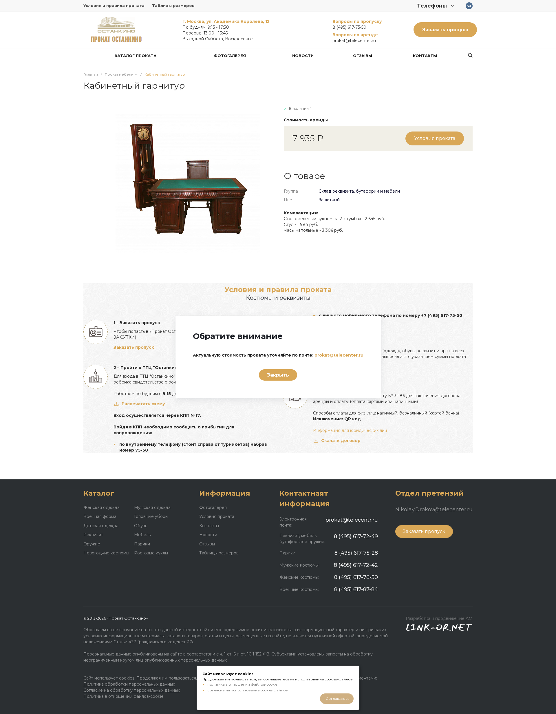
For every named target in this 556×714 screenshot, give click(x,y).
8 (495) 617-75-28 (356, 553)
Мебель (142, 534)
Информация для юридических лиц (350, 430)
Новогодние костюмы (106, 553)
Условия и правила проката (114, 5)
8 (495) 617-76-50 (356, 577)
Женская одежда (101, 507)
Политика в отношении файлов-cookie (123, 696)
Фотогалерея (213, 507)
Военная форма (99, 516)
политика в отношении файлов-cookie (242, 684)
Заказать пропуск (445, 29)
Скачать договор (341, 440)
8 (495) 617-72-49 (356, 536)
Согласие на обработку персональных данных (131, 690)
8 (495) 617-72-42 (356, 565)
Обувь (140, 525)
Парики (142, 544)
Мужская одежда (152, 507)
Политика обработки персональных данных (129, 684)
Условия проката (434, 138)
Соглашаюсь (337, 698)
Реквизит (93, 534)
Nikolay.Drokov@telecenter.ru (434, 509)
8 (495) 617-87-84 (356, 589)
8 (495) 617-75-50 (349, 27)
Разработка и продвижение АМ (439, 618)
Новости (208, 534)
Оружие (91, 544)
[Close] (369, 324)
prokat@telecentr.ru (351, 520)
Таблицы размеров (173, 5)
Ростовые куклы (151, 553)
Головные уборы (151, 516)
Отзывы (207, 544)
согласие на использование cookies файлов (247, 690)
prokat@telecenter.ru (354, 40)
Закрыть (278, 375)
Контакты (209, 525)
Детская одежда (100, 525)
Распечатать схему (143, 403)
